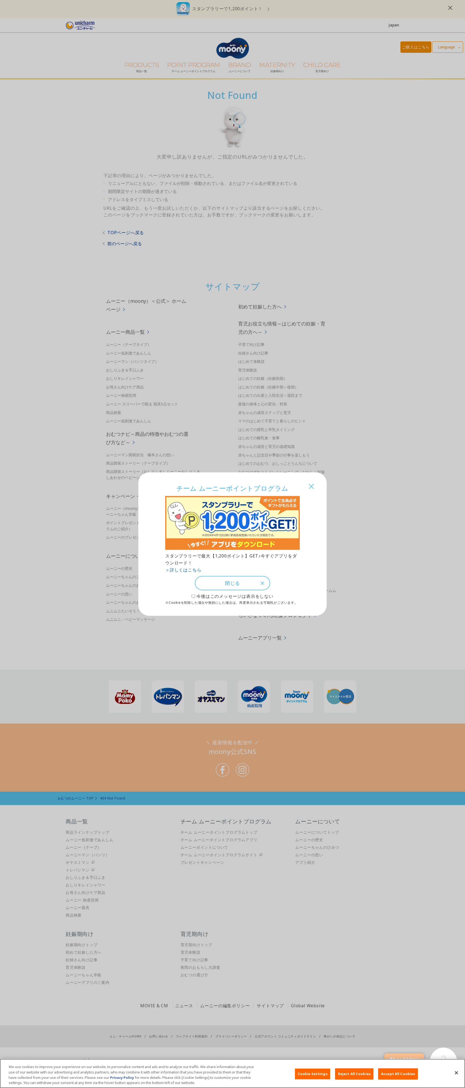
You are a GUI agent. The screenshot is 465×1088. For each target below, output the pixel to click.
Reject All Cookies (354, 1073)
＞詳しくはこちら (183, 570)
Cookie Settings (312, 1073)
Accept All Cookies (398, 1073)
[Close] (456, 1073)
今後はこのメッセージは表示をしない (234, 596)
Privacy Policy (122, 1077)
